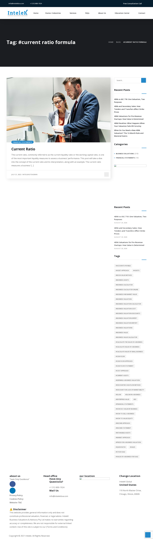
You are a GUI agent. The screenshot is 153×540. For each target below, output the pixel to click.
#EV (135, 399)
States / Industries (53, 13)
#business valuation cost (126, 309)
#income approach (123, 423)
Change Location (129, 476)
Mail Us (54, 490)
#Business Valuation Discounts (128, 313)
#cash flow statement (124, 366)
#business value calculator (126, 337)
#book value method (124, 275)
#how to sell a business (125, 414)
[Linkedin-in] (115, 3)
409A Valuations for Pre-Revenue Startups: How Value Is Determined (128, 117)
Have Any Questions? (56, 480)
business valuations (125, 154)
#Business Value (122, 333)
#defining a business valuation (128, 380)
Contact (141, 13)
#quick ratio (121, 447)
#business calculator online (127, 290)
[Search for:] (130, 80)
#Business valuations (124, 328)
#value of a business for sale (127, 457)
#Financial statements (124, 404)
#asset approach (122, 270)
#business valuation (124, 299)
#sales (132, 447)
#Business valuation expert (126, 318)
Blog (118, 42)
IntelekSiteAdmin (30, 174)
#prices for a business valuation (128, 442)
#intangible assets (123, 433)
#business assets (122, 280)
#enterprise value (122, 399)
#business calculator (124, 285)
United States (127, 484)
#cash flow (120, 356)
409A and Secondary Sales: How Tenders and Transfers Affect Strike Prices (129, 109)
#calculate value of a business (127, 347)
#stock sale (120, 452)
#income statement (123, 428)
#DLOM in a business (132, 395)
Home (35, 13)
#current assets (122, 375)
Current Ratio (23, 149)
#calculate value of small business (129, 352)
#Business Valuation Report (126, 323)
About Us (102, 13)
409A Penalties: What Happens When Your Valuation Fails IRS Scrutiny (129, 124)
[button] (132, 3)
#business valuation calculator (128, 304)
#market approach (123, 438)
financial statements (22, 142)
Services (73, 13)
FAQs (87, 13)
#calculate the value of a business (129, 342)
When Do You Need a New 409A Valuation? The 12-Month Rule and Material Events (128, 133)
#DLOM (118, 395)
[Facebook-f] (111, 3)
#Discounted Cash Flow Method (128, 385)
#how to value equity (124, 418)
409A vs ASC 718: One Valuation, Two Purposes (129, 100)
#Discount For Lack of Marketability (130, 390)
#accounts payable (123, 266)
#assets (136, 270)
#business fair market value (126, 294)
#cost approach (122, 371)
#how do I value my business (126, 409)
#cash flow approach (124, 361)
